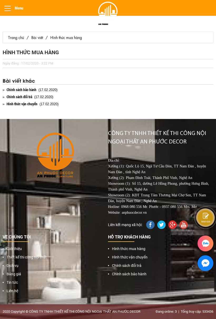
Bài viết (37, 37)
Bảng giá (14, 274)
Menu (18, 8)
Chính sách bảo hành (129, 274)
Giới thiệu (14, 249)
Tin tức (12, 282)
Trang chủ (16, 37)
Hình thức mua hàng (66, 37)
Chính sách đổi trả (126, 265)
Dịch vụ (12, 265)
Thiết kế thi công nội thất (27, 257)
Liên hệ (12, 291)
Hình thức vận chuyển (130, 257)
